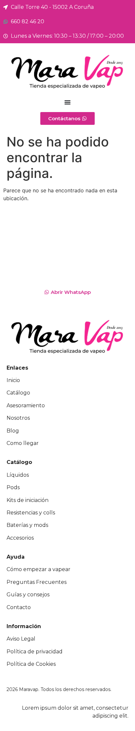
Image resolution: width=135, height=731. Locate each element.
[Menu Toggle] (67, 102)
